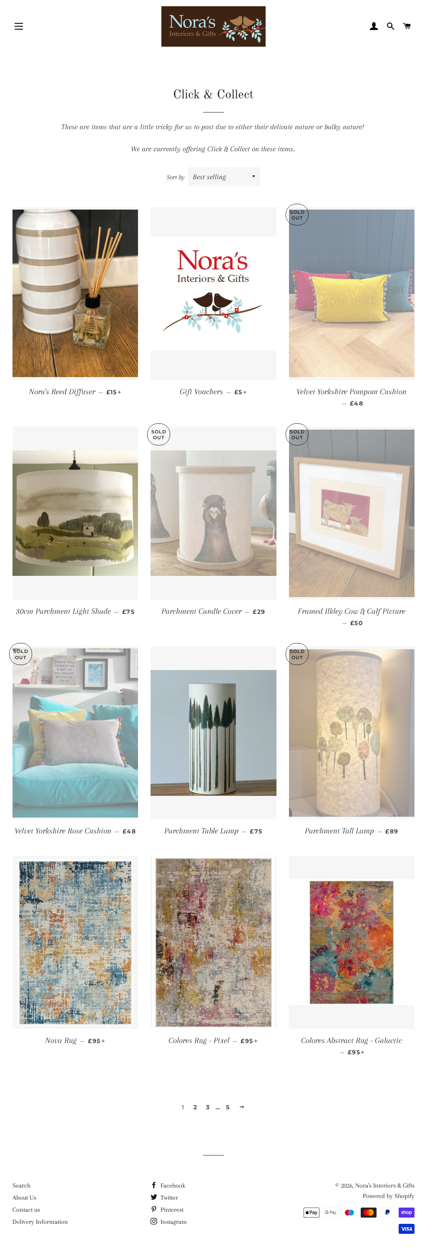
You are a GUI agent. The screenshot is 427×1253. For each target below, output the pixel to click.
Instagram (173, 1221)
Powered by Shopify (388, 1196)
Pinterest (171, 1209)
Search (21, 1185)
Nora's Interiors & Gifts (384, 1185)
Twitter (168, 1197)
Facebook (172, 1185)
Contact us (26, 1209)
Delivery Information (40, 1221)
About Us (24, 1197)
